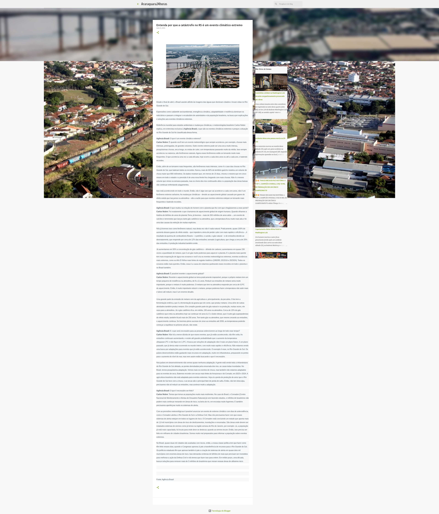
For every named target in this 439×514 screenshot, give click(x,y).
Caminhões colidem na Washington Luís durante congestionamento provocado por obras (270, 96)
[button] (157, 32)
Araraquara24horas (154, 4)
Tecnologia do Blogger (221, 511)
